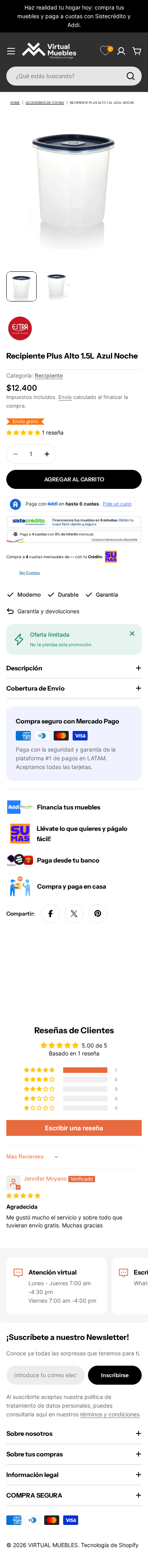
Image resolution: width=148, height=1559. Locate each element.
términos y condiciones (109, 1414)
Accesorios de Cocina (45, 103)
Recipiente (49, 375)
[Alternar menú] (11, 51)
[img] (23, 1195)
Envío (65, 397)
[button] (24, 432)
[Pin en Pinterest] (97, 913)
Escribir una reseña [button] (74, 1128)
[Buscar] (130, 76)
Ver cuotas (29, 572)
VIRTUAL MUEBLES (53, 1545)
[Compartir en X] (74, 913)
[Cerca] (132, 633)
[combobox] (74, 76)
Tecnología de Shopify (110, 1545)
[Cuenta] (121, 51)
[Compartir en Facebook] (50, 913)
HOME (15, 103)
